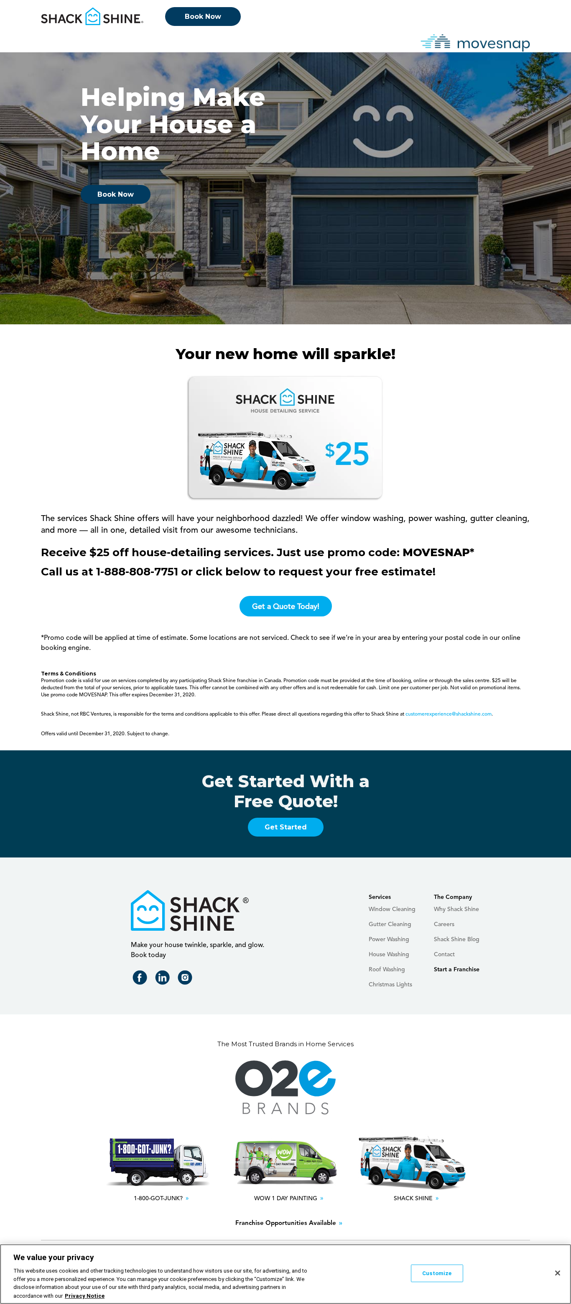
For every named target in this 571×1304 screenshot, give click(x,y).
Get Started (286, 827)
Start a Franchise (456, 970)
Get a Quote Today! (285, 607)
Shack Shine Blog (456, 939)
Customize (436, 1273)
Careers (444, 924)
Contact (444, 954)
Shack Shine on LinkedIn (164, 979)
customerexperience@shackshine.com (448, 714)
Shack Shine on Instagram (187, 979)
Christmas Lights (390, 985)
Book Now (203, 17)
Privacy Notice (85, 1295)
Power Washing (389, 939)
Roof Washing (387, 970)
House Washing (389, 954)
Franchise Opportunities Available (285, 1223)
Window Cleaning (392, 909)
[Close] (557, 1273)
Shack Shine (92, 16)
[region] (285, 1274)
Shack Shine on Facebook (141, 979)
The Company (453, 897)
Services (380, 897)
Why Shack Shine (456, 909)
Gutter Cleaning (390, 924)
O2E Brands (285, 1087)
